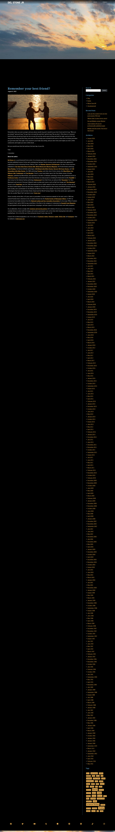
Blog (88, 98)
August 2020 (91, 294)
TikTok (61, 216)
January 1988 (91, 707)
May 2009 (90, 490)
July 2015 (90, 391)
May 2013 (90, 427)
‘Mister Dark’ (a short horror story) (97, 118)
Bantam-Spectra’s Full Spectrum (50, 164)
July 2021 (90, 266)
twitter (46, 216)
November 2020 (92, 286)
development (90, 781)
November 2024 (92, 192)
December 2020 (92, 284)
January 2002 (91, 580)
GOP (96, 786)
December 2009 (92, 480)
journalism (89, 793)
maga (99, 793)
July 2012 (90, 439)
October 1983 (91, 735)
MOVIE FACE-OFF (84, 2)
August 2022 (91, 253)
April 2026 (90, 148)
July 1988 (90, 697)
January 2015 (91, 404)
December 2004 (92, 552)
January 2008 (91, 519)
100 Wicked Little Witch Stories (44, 169)
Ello (64, 216)
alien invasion (94, 773)
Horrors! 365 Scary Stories (61, 169)
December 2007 (92, 521)
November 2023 (92, 215)
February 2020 (91, 304)
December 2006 (92, 536)
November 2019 (92, 312)
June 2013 (90, 424)
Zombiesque (19, 173)
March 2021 (90, 276)
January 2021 (91, 281)
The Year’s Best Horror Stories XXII (25, 166)
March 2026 (90, 151)
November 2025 (92, 161)
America (101, 773)
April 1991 (90, 682)
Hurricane (101, 789)
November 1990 (92, 684)
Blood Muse (66, 171)
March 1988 (90, 702)
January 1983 (91, 738)
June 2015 (90, 393)
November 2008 (92, 506)
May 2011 (90, 462)
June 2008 (90, 511)
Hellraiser (10, 175)
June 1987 (90, 712)
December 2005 (92, 541)
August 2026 (91, 138)
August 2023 (91, 222)
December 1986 (92, 720)
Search (88, 88)
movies (100, 796)
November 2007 (92, 524)
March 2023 (90, 235)
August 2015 (91, 388)
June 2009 (90, 488)
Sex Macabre (30, 173)
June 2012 (90, 442)
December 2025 (92, 159)
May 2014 (90, 414)
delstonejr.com (20, 219)
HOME (63, 2)
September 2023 (92, 220)
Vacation (88, 810)
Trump (101, 808)
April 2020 (90, 299)
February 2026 (91, 153)
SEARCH (104, 90)
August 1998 (91, 610)
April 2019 (90, 324)
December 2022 (92, 243)
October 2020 (91, 289)
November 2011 (92, 447)
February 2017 (91, 363)
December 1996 (92, 659)
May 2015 (90, 396)
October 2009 (91, 485)
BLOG (72, 2)
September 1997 (92, 636)
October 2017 (91, 347)
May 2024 (90, 202)
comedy (103, 778)
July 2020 (90, 296)
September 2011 (92, 452)
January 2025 (91, 187)
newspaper (93, 798)
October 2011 (91, 450)
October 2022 (91, 248)
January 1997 (91, 656)
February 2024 (91, 210)
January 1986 (91, 725)
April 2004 (90, 557)
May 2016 (90, 376)
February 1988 (91, 705)
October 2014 (91, 409)
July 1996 (90, 667)
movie (94, 796)
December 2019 (92, 309)
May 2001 (90, 585)
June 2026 (90, 143)
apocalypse (88, 775)
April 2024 (90, 205)
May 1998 (90, 618)
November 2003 (92, 562)
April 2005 (90, 547)
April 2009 (90, 493)
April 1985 (90, 728)
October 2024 (91, 194)
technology (94, 808)
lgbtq (93, 793)
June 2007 (90, 531)
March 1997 (90, 651)
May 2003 (90, 575)
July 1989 (90, 687)
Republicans (89, 801)
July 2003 (90, 569)
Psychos (39, 171)
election (88, 783)
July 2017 (90, 350)
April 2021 (90, 273)
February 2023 (91, 238)
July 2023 (90, 225)
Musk (88, 798)
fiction (97, 783)
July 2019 (90, 319)
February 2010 (91, 478)
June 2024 (90, 199)
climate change (96, 778)
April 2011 (90, 465)
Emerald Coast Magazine (68, 203)
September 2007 (92, 526)
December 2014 (92, 406)
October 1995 (91, 672)
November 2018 (92, 330)
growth (100, 786)
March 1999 (90, 598)
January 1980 (91, 743)
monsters (88, 795)
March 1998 (90, 623)
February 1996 (91, 669)
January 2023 (91, 240)
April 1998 (90, 621)
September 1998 (92, 608)
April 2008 (90, 516)
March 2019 (90, 327)
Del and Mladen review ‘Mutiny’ (96, 121)
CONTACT (105, 2)
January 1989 (91, 689)
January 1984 (91, 733)
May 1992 (90, 679)
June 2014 (90, 411)
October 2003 (91, 564)
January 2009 (91, 501)
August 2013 (91, 421)
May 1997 (90, 646)
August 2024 (91, 197)
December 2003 (92, 559)
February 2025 (91, 184)
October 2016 (91, 368)
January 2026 (91, 156)
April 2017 (90, 358)
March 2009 (90, 496)
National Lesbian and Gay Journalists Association (45, 201)
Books (89, 101)
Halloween (89, 789)
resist (94, 801)
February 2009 (91, 498)
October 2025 (91, 164)
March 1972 (90, 748)
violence (93, 811)
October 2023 (91, 217)
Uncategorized (91, 106)
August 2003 (91, 567)
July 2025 (90, 171)
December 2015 (92, 381)
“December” (65, 180)
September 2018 (92, 332)
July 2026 (90, 141)
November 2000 (92, 587)
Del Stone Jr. (11, 160)
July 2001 (90, 582)
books (93, 775)
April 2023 (90, 233)
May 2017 (90, 355)
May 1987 (90, 715)
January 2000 (91, 590)
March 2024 (90, 207)
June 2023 (90, 228)
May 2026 (90, 146)
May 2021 (90, 271)
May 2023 (90, 230)
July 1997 (90, 641)
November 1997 (92, 631)
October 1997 (91, 633)
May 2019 (90, 322)
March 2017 (90, 360)
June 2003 (90, 572)
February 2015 (91, 401)
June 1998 (90, 615)
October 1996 (91, 664)
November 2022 (92, 245)
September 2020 (92, 291)
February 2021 (91, 279)
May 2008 (90, 513)
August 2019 (91, 317)
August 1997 (91, 638)
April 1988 (90, 700)
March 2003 (90, 577)
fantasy (93, 783)
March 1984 (90, 730)
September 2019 (92, 314)
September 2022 (92, 250)
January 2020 (91, 307)
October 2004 (91, 554)
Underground (38, 180)
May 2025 (90, 176)
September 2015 (92, 386)
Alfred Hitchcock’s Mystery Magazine (46, 166)
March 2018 (90, 342)
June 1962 (90, 756)
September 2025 (92, 166)
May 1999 (90, 595)
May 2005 (90, 544)
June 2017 (90, 353)
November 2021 (92, 261)
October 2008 (91, 508)
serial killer (103, 804)
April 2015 (90, 399)
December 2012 (92, 437)
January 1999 (91, 600)
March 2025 (90, 182)
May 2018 (90, 337)
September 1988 (92, 692)
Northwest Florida (100, 798)
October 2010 (91, 475)
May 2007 (90, 534)
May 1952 (90, 763)
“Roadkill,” (72, 178)
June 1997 (90, 644)
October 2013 (91, 419)
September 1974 (92, 746)
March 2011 (90, 467)
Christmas (89, 778)
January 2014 (91, 416)
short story (88, 808)
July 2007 (90, 529)
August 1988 (91, 695)
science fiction (93, 804)
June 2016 (90, 373)
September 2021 (92, 263)
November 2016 (92, 365)
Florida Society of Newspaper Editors (55, 199)
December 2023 (92, 212)
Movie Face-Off (91, 103)
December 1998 (92, 603)
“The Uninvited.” (70, 182)
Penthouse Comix (13, 178)
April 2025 (90, 179)
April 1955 (90, 758)
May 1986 (90, 723)
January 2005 (91, 549)
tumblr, (56, 216)
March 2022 (90, 256)
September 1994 (92, 677)
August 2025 (91, 169)
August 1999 (91, 592)
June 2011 (90, 460)
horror (95, 789)
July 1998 (90, 613)
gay (87, 786)
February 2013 (91, 432)
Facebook (41, 216)
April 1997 (90, 649)
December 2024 (92, 189)
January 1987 (91, 718)
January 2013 (91, 434)
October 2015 (91, 383)
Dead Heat (19, 184)
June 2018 (90, 335)
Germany (92, 786)
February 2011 (91, 470)
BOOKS (95, 2)
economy (101, 781)
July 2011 (90, 457)
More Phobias (12, 169)
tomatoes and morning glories (38, 209)
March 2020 (90, 302)
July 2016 (90, 370)
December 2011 (92, 444)
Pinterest (51, 216)
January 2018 (91, 345)
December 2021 (92, 258)
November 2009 (92, 483)
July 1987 (90, 710)
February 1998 (91, 626)
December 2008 (92, 503)
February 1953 (91, 761)
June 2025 (90, 174)
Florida (102, 783)
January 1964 (91, 751)
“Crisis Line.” (37, 193)
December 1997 (92, 628)
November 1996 (92, 661)
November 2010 (92, 473)
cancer (98, 775)
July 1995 (90, 674)
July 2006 (90, 539)
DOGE (96, 781)
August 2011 (91, 455)
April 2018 (90, 340)
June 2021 (90, 268)
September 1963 (92, 753)
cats (102, 775)
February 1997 (91, 654)
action (88, 773)
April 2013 (90, 429)
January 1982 (91, 740)
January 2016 (91, 378)
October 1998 (91, 605)
